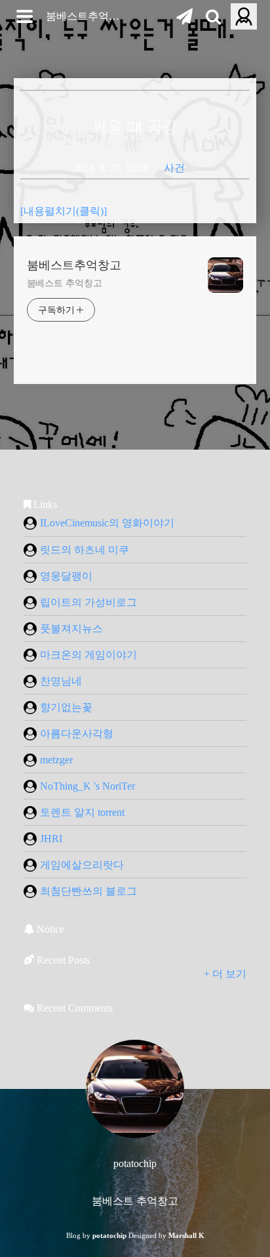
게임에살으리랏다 (82, 864)
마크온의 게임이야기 (88, 654)
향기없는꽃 (66, 707)
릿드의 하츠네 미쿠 (84, 549)
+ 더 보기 (225, 973)
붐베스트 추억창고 (64, 283)
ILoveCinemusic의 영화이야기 (107, 522)
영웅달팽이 (66, 576)
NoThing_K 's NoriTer (87, 786)
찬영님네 (61, 681)
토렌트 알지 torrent (82, 812)
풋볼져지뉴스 (71, 628)
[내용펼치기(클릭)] (63, 211)
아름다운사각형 (76, 733)
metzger (56, 759)
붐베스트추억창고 (88, 16)
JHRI (51, 838)
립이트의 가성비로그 (88, 602)
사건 (174, 167)
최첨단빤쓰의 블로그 (88, 891)
